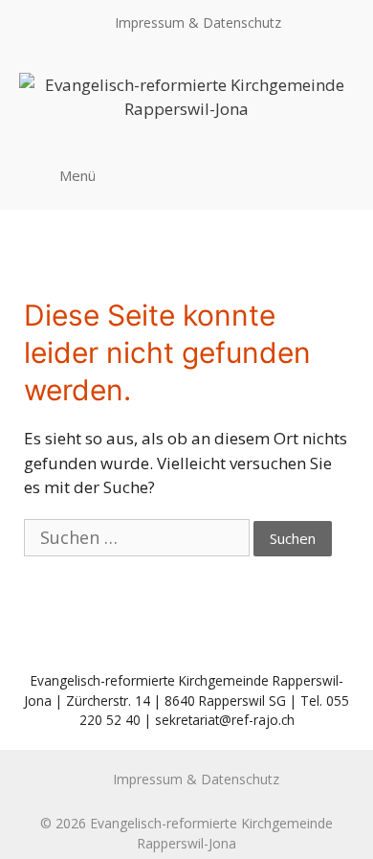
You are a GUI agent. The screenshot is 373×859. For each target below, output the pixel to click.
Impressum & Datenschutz (198, 22)
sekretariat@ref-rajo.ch (225, 720)
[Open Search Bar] (333, 174)
